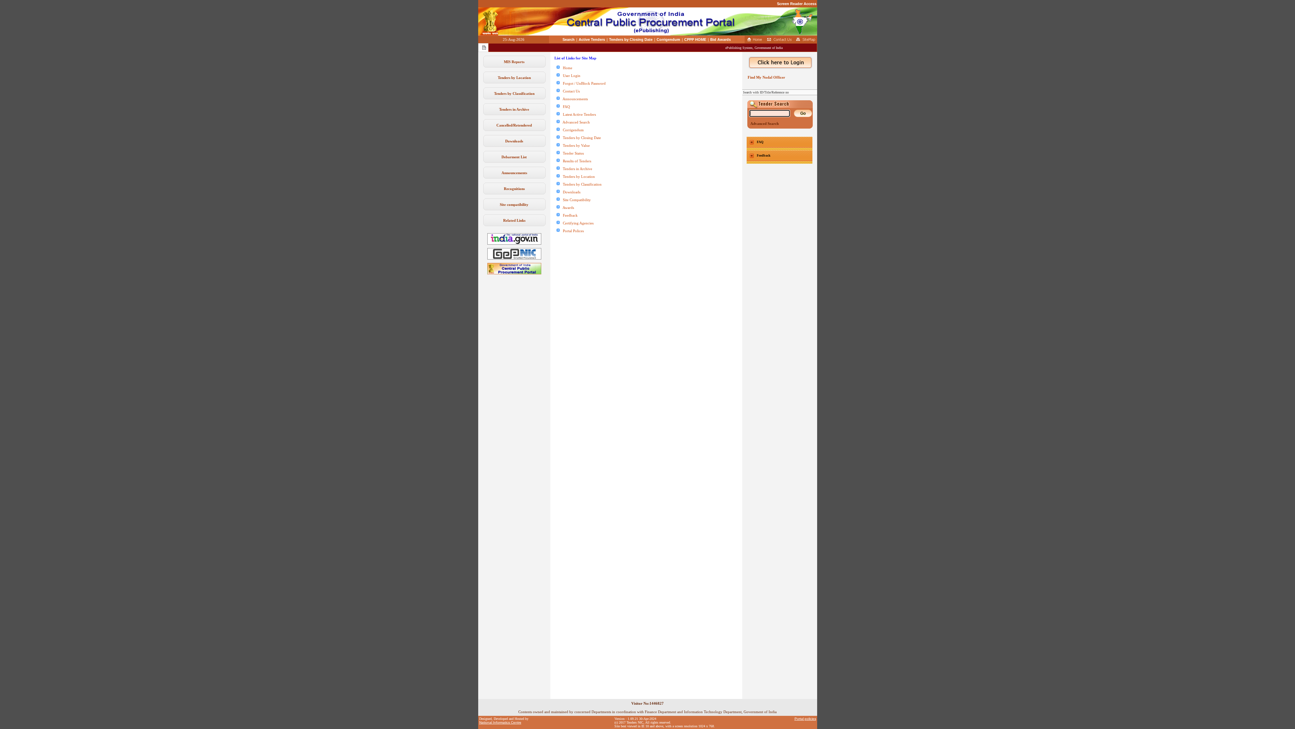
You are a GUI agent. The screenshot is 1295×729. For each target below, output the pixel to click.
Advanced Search (575, 122)
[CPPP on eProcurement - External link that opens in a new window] (514, 273)
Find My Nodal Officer (765, 77)
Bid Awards (720, 39)
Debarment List (514, 157)
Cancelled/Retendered (514, 125)
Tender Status (572, 153)
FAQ (565, 107)
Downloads (514, 141)
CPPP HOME (695, 39)
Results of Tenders (575, 161)
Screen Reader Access (796, 4)
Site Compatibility (575, 200)
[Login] (780, 62)
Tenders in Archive (514, 109)
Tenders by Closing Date (631, 39)
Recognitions (514, 189)
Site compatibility (514, 204)
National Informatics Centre (500, 722)
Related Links (514, 220)
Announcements (514, 173)
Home (566, 68)
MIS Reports (514, 62)
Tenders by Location (514, 78)
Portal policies (805, 719)
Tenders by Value (575, 145)
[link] (514, 258)
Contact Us (570, 91)
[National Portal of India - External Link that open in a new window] (514, 243)
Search (569, 39)
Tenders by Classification (514, 93)
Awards (567, 208)
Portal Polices (572, 231)
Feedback (569, 215)
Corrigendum (668, 39)
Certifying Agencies (577, 223)
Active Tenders (592, 39)
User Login (570, 76)
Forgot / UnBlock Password (583, 83)
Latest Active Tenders (578, 114)
